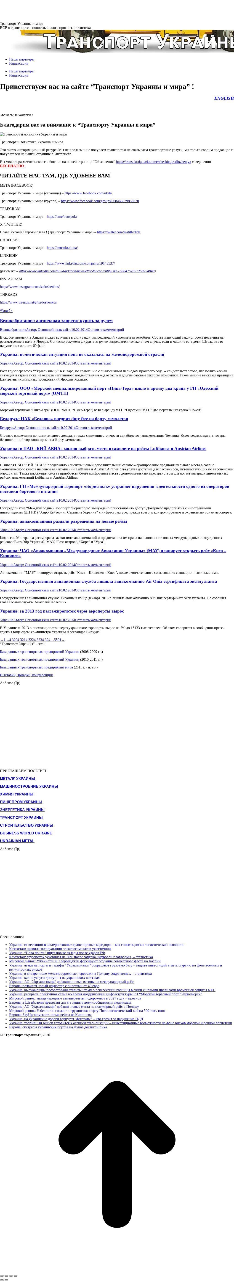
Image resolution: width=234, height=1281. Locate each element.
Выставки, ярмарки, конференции (26, 675)
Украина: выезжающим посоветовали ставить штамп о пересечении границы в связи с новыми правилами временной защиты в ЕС (112, 990)
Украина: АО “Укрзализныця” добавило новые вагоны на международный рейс (71, 982)
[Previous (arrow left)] (2, 1280)
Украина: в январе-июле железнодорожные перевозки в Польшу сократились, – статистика (80, 973)
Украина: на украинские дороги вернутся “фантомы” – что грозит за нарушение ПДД (76, 1019)
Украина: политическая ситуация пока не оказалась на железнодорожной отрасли (82, 354)
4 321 (21, 640)
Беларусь (7, 428)
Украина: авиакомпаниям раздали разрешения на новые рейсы (63, 521)
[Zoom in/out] (15, 1276)
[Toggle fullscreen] (11, 1276)
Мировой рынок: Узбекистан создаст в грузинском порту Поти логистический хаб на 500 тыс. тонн (87, 1011)
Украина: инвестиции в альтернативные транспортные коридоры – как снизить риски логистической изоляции (96, 945)
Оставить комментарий (106, 329)
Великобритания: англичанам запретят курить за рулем (56, 320)
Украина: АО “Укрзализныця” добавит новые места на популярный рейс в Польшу (74, 1006)
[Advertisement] (83, 10)
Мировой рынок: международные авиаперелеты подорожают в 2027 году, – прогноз (75, 998)
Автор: (48, 329)
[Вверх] (117, 1271)
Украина (6, 363)
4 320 (13, 640)
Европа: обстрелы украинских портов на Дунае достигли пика (58, 1027)
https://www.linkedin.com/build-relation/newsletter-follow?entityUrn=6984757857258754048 (86, 271)
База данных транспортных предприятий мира (36, 667)
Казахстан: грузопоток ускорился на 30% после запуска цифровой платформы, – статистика (81, 957)
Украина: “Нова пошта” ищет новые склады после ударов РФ (57, 953)
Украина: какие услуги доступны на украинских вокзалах (54, 978)
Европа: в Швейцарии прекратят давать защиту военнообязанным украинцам (70, 1002)
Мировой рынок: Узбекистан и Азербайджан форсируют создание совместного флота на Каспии (85, 961)
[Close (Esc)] (2, 1276)
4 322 (30, 640)
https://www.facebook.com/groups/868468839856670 (100, 201)
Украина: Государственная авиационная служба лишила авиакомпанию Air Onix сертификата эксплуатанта (108, 581)
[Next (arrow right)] (6, 1280)
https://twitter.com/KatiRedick (118, 232)
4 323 (38, 640)
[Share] (6, 1276)
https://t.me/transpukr (62, 216)
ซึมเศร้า (6, 311)
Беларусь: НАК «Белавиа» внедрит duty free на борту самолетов (64, 418)
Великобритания (13, 329)
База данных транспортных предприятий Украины (39, 652)
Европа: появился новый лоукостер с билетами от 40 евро (54, 986)
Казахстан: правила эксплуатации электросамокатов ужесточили (60, 949)
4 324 (46, 640)
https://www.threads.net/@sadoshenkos (28, 302)
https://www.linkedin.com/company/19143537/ (81, 263)
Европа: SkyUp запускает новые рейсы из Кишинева (50, 1015)
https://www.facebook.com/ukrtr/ (88, 193)
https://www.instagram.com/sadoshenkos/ (30, 287)
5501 (57, 640)
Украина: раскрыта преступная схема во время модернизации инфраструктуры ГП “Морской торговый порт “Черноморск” (105, 994)
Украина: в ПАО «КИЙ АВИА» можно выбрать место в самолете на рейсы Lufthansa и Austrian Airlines (103, 448)
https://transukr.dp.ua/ (62, 248)
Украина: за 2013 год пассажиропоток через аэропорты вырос (62, 611)
